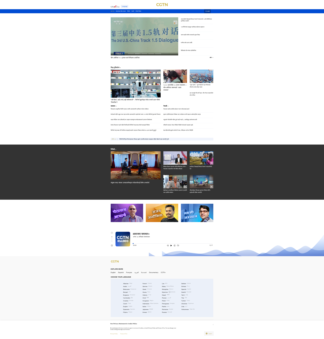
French (147, 283)
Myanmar (168, 292)
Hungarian (148, 301)
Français (129, 272)
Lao (164, 283)
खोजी (208, 11)
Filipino (127, 312)
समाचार (113, 106)
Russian (167, 312)
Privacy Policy (114, 333)
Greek (147, 289)
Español (121, 272)
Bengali (127, 292)
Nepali (165, 295)
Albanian (127, 283)
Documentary (153, 272)
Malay (168, 286)
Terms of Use (123, 333)
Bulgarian (129, 295)
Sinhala (185, 286)
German (147, 286)
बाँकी (211, 57)
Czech (127, 303)
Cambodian (128, 298)
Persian (166, 298)
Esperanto (129, 309)
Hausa (146, 292)
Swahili (186, 292)
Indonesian (150, 303)
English (113, 272)
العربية (136, 272)
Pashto (165, 306)
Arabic (127, 286)
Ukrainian (187, 303)
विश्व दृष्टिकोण (115, 67)
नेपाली (165, 106)
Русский (144, 272)
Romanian (167, 309)
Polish (166, 301)
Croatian (128, 301)
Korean (147, 312)
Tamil (184, 295)
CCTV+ (163, 272)
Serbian (186, 283)
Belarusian (129, 289)
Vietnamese (188, 309)
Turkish (185, 301)
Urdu (184, 306)
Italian (147, 306)
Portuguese (168, 303)
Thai (184, 298)
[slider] (133, 243)
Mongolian (167, 289)
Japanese (148, 309)
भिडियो (113, 149)
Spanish (186, 289)
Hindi (146, 298)
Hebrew (147, 295)
